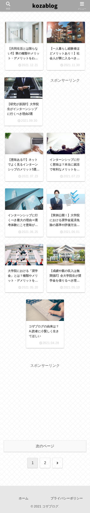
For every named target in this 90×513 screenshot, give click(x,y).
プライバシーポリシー (67, 498)
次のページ (45, 446)
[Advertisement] (65, 98)
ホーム (23, 498)
